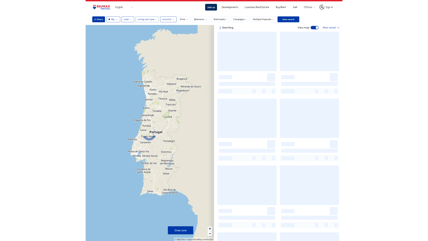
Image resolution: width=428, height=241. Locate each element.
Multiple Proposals (262, 19)
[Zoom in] (209, 228)
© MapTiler (180, 239)
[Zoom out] (209, 233)
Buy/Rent (281, 7)
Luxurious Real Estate (257, 7)
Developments (230, 7)
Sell (295, 7)
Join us (211, 7)
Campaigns (239, 19)
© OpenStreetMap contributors (199, 239)
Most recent (329, 27)
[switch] (315, 27)
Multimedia (219, 19)
